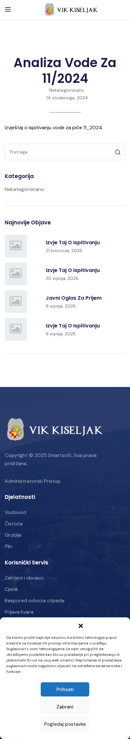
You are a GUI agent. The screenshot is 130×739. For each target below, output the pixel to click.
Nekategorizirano (66, 90)
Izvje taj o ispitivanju (73, 242)
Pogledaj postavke (65, 724)
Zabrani (65, 707)
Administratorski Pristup (33, 481)
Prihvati (65, 689)
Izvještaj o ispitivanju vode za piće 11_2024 (53, 127)
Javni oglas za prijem (74, 298)
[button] (81, 625)
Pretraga (118, 153)
